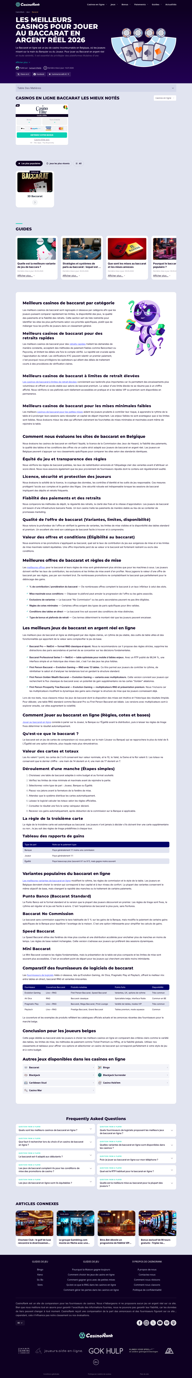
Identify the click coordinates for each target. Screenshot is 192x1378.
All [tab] (80, 163)
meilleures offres (36, 567)
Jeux (113, 4)
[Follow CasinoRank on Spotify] (167, 1323)
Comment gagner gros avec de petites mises (91, 1279)
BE (19, 1322)
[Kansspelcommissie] (24, 1351)
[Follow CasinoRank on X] (153, 1323)
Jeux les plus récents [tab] (60, 163)
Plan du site (144, 1374)
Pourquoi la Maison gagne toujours (91, 1269)
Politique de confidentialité (147, 1289)
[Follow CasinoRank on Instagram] (146, 1323)
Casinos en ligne (95, 4)
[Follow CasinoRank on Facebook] (139, 1323)
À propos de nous (147, 1269)
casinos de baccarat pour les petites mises (60, 411)
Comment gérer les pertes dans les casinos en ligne (91, 1289)
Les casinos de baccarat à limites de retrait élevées (50, 381)
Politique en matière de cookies (99, 1374)
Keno (40, 1274)
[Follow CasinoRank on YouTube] (160, 1323)
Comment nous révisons (147, 1279)
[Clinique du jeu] (144, 1351)
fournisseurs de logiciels (40, 975)
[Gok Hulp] (106, 1351)
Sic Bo (40, 1279)
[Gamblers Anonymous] (169, 1351)
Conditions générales (51, 1374)
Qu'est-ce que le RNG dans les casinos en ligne (91, 1284)
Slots (40, 1284)
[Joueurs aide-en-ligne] (59, 1351)
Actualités (170, 4)
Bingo (40, 1269)
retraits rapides (78, 344)
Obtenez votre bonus (41, 135)
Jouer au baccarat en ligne (37, 722)
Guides (155, 4)
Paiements (140, 4)
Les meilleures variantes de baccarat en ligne (47, 880)
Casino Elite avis (41, 139)
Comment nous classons (147, 1284)
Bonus (125, 4)
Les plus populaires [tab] (30, 163)
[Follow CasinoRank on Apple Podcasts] (173, 1323)
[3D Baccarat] (35, 189)
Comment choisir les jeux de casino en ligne (91, 1274)
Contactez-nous (147, 1274)
